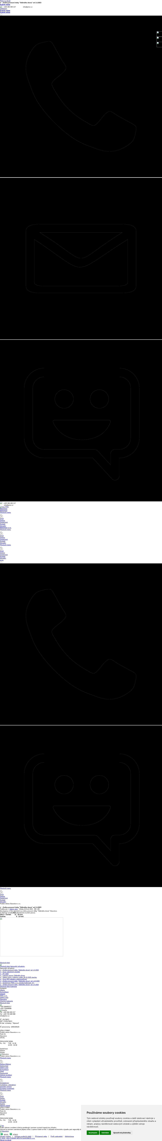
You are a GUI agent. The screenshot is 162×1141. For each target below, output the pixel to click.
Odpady (2, 994)
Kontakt (2, 524)
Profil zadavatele (56, 1136)
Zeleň (2, 1071)
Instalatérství (4, 1083)
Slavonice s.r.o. (5, 528)
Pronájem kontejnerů (7, 1088)
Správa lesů (4, 1066)
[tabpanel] (81, 6)
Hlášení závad (5, 1105)
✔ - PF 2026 (4, 974)
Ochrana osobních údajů (23, 1136)
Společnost (4, 522)
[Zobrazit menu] (1, 547)
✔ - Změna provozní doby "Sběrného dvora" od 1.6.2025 (19, 985)
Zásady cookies (5, 1136)
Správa (2, 520)
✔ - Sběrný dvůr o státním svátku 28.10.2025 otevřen (18, 977)
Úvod (2, 518)
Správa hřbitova (5, 1064)
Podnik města (5, 4)
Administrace (69, 1136)
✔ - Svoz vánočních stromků (10, 972)
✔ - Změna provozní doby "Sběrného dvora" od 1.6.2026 (19, 970)
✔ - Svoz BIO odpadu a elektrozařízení (13, 979)
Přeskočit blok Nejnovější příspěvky (12, 966)
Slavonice (3, 509)
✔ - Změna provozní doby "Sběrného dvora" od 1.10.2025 (19, 981)
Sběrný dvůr (4, 997)
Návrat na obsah (5, 1140)
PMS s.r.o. (3, 996)
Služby (2, 1098)
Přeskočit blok (5, 963)
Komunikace (4, 992)
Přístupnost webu (41, 1136)
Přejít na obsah (5, 1)
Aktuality (3, 526)
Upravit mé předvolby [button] (122, 1133)
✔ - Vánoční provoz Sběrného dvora (12, 975)
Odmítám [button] (105, 1133)
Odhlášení (3, 9)
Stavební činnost (6, 1087)
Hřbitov (2, 990)
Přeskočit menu (5, 512)
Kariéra (2, 1104)
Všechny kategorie (6, 1001)
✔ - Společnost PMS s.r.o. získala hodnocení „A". (17, 983)
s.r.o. (2, 560)
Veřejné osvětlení (6, 1075)
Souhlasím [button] (93, 1133)
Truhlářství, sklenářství (8, 1085)
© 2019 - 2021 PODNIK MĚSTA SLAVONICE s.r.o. (17, 1138)
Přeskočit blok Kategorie (8, 986)
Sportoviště (4, 1073)
